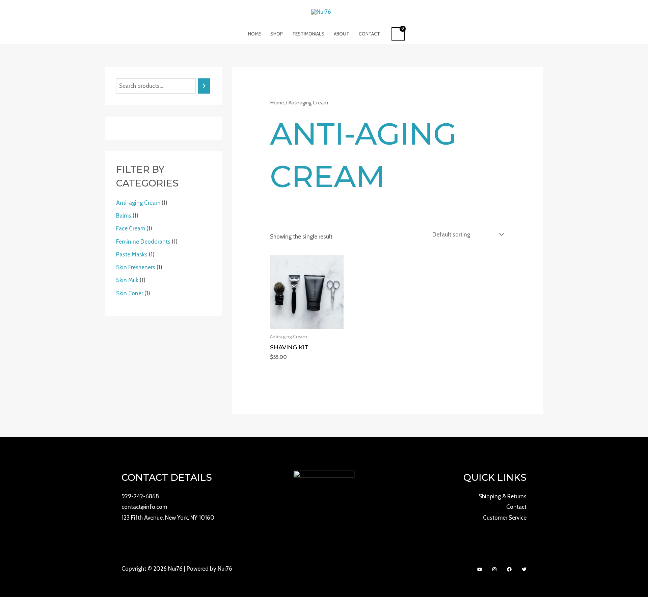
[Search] (204, 86)
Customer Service (504, 517)
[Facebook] (509, 569)
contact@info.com (144, 506)
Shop (276, 34)
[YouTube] (479, 569)
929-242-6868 (140, 496)
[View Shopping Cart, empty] (398, 34)
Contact (369, 34)
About (341, 34)
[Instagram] (494, 569)
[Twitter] (524, 569)
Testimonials (308, 34)
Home (254, 34)
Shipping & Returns (502, 496)
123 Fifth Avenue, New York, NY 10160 (168, 517)
